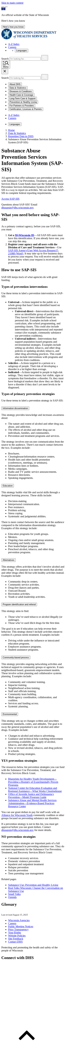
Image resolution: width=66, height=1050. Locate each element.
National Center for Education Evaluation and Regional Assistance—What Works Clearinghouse (35, 790)
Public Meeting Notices (20, 926)
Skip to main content (12, 2)
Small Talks (14, 894)
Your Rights (14, 932)
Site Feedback (15, 938)
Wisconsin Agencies (19, 920)
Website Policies (17, 935)
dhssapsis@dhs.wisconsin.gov (17, 207)
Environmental (10, 714)
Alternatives (8, 560)
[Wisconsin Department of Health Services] (28, 38)
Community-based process (16, 657)
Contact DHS (15, 941)
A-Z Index (13, 44)
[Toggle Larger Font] (2, 6)
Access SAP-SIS (10, 198)
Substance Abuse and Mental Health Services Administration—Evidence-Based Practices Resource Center (32, 803)
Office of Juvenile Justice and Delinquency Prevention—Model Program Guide (31, 796)
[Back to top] (26, 1047)
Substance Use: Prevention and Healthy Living (33, 884)
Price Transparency (18, 929)
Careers (12, 47)
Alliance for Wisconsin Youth (17, 815)
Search (5, 58)
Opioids (12, 897)
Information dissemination (15, 408)
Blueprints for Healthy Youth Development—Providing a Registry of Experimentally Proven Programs (33, 781)
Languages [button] (21, 50)
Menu (5, 67)
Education (8, 485)
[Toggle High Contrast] (6, 6)
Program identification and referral (19, 604)
